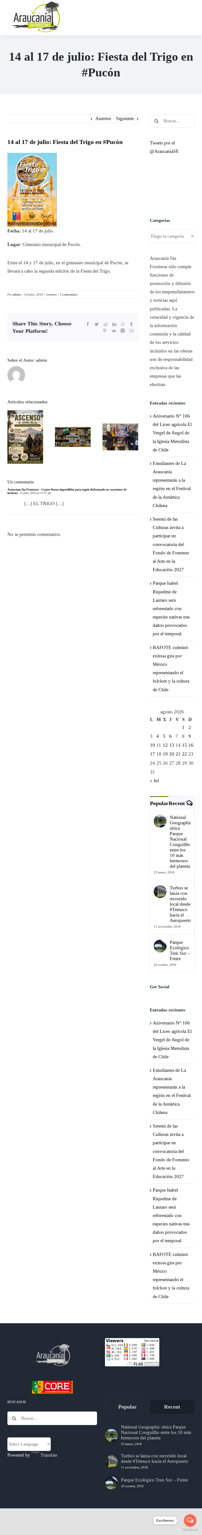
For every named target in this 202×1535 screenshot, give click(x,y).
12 (165, 745)
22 (184, 754)
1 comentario (68, 294)
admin (17, 294)
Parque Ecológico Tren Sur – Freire (180, 950)
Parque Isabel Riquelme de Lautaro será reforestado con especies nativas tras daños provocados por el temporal (171, 608)
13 (171, 745)
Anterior (103, 118)
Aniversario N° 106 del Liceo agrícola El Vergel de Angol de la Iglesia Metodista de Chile (172, 432)
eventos (51, 294)
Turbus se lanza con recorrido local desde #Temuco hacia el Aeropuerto (180, 904)
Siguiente (125, 118)
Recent (177, 803)
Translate (48, 1455)
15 (184, 745)
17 (152, 754)
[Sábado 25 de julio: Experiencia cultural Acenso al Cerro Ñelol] (25, 437)
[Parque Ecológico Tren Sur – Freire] (160, 943)
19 (165, 754)
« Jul (154, 780)
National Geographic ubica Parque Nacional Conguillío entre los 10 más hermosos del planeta (180, 842)
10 (152, 745)
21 (178, 754)
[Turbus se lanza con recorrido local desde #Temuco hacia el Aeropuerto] (160, 889)
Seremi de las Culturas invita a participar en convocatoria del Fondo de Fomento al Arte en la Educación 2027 (171, 544)
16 (190, 745)
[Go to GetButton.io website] (190, 1530)
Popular (159, 803)
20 (171, 754)
